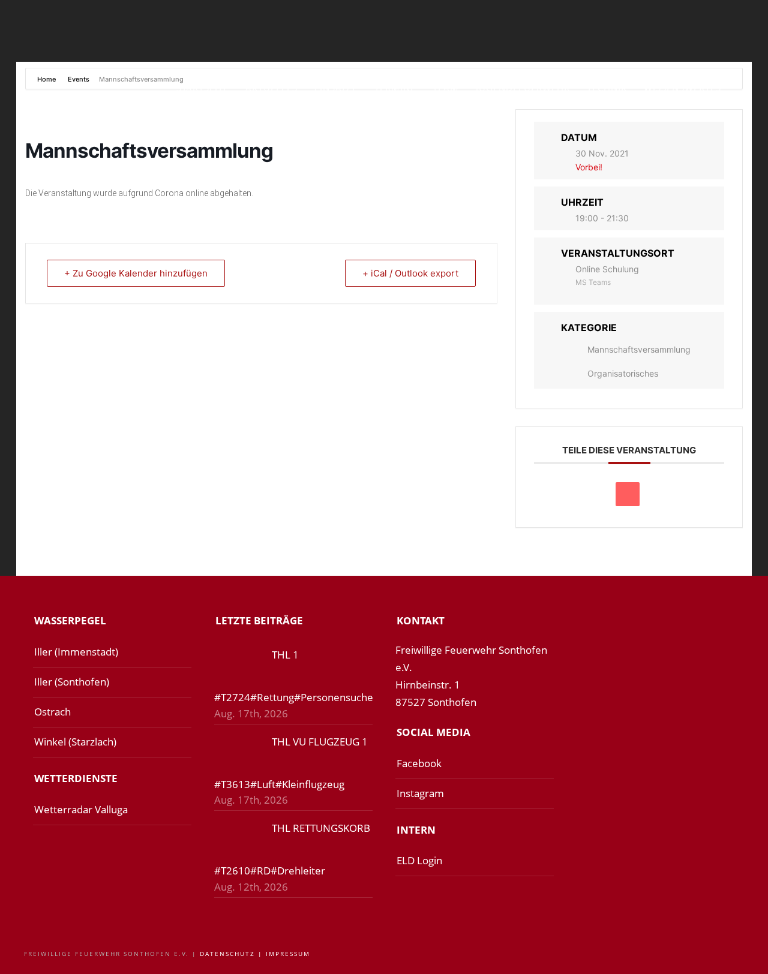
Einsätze (336, 88)
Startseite (202, 88)
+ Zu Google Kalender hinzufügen (136, 273)
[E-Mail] (628, 494)
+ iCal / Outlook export (410, 273)
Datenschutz (227, 953)
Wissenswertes (682, 88)
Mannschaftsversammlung (639, 349)
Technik (607, 88)
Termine (395, 88)
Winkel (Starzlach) (75, 741)
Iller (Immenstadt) (76, 652)
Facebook (419, 763)
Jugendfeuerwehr (523, 88)
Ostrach (52, 712)
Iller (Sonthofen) (71, 682)
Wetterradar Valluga (81, 809)
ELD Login (419, 860)
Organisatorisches (622, 373)
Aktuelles (271, 88)
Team (446, 88)
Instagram (420, 793)
